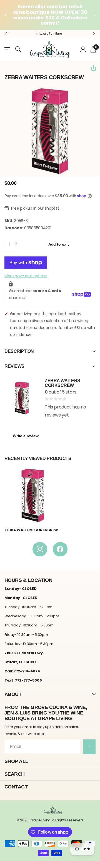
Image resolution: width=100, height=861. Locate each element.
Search (14, 774)
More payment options (25, 276)
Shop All (16, 761)
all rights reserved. (68, 820)
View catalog (7, 49)
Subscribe (89, 746)
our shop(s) (48, 208)
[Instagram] (39, 549)
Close (50, 694)
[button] (6, 15)
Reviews (14, 366)
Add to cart (58, 244)
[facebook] (60, 549)
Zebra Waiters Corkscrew (31, 530)
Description (19, 351)
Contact (16, 787)
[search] (18, 49)
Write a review (26, 436)
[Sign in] (83, 49)
